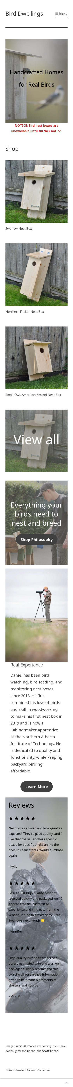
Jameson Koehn (25, 1051)
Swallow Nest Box (18, 228)
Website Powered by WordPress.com (27, 1070)
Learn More (36, 786)
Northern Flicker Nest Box (24, 311)
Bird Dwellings (24, 13)
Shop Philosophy (37, 539)
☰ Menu (61, 14)
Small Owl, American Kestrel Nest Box (33, 395)
